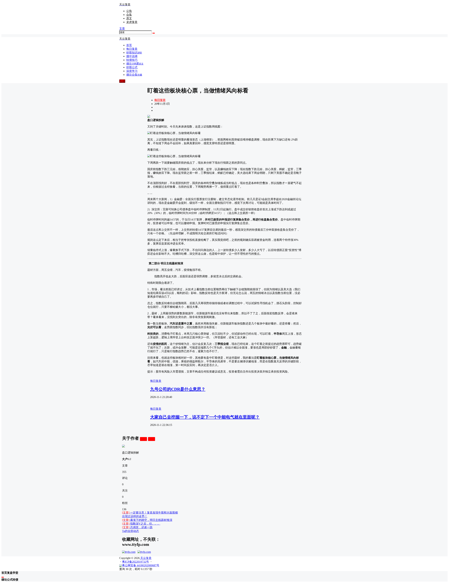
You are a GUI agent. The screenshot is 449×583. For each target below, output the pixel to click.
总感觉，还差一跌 (137, 527)
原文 (129, 18)
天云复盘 (146, 558)
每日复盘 (160, 100)
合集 (129, 14)
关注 (143, 439)
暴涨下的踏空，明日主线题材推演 (147, 519)
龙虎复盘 (132, 22)
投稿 (122, 81)
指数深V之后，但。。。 (141, 523)
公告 (129, 10)
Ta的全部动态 (130, 531)
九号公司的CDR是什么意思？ (177, 389)
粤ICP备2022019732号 (135, 561)
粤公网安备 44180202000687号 (140, 565)
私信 (151, 439)
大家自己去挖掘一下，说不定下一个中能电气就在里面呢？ (205, 417)
